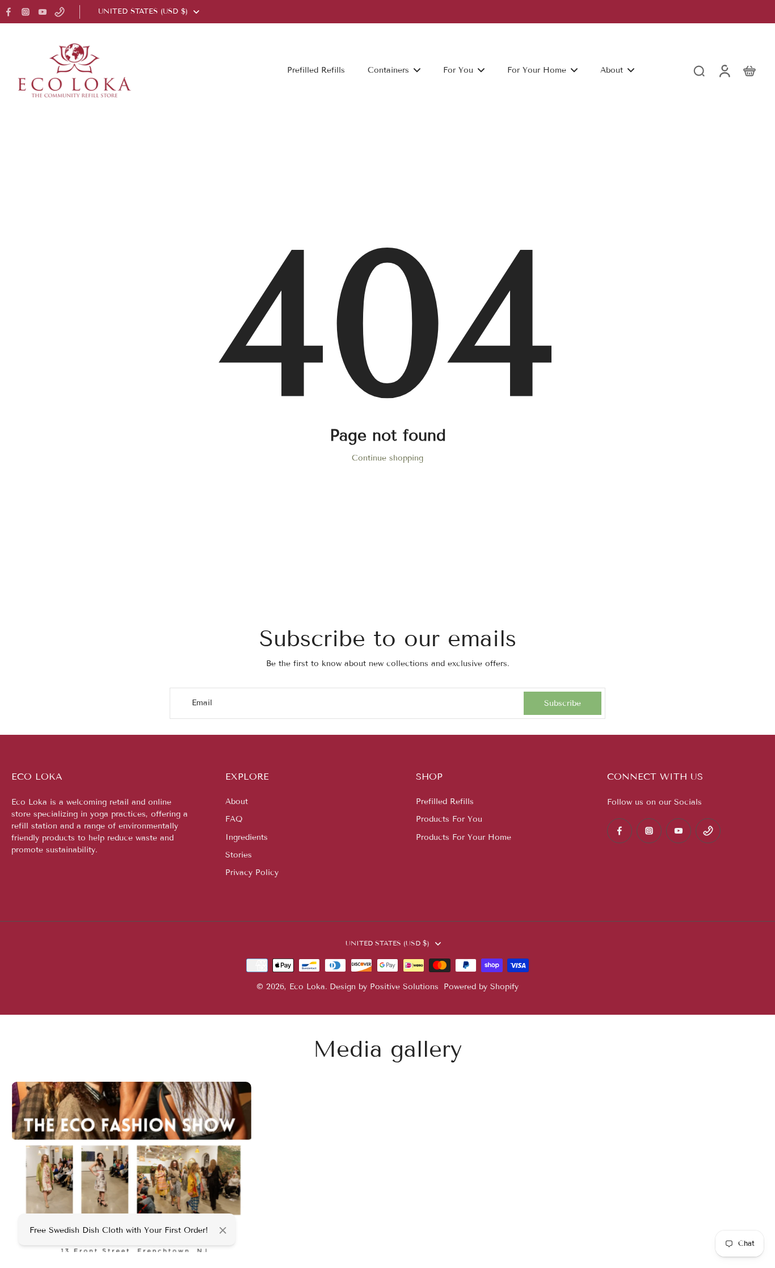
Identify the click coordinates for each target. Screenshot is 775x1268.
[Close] (223, 1230)
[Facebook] (8, 12)
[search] (698, 70)
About (236, 801)
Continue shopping (387, 458)
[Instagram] (25, 12)
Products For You (449, 819)
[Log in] (723, 70)
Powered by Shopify (481, 986)
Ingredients (246, 837)
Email (202, 703)
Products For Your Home (463, 837)
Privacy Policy (252, 872)
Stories (238, 855)
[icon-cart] (748, 70)
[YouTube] (42, 12)
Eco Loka (307, 986)
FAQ (234, 819)
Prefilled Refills (445, 801)
